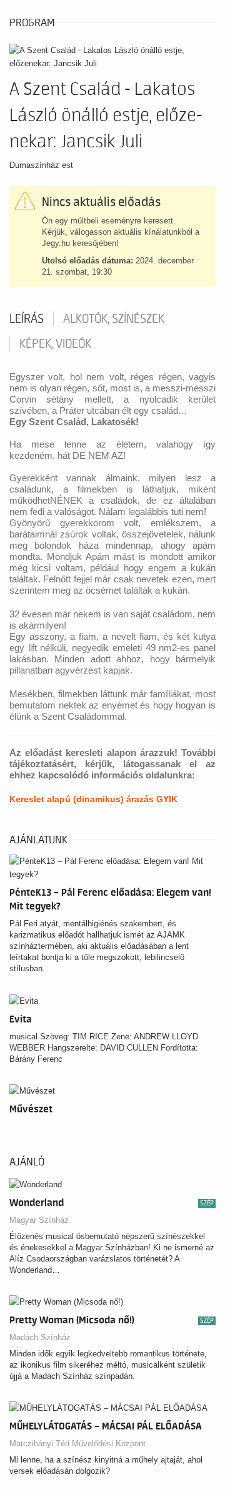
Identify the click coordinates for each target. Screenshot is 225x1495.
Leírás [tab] (26, 319)
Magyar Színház (39, 1220)
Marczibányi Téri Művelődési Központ (77, 1443)
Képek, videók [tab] (55, 344)
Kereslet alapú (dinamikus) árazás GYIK (93, 799)
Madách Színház (40, 1337)
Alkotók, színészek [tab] (113, 319)
